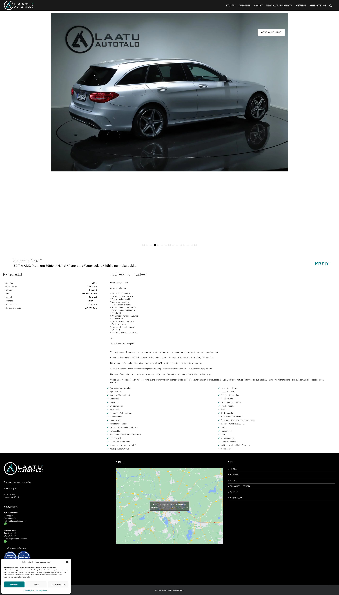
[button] (67, 562)
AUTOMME (234, 474)
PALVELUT (234, 492)
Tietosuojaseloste (41, 590)
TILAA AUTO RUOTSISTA (240, 486)
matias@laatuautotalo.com (15, 521)
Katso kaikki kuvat (271, 32)
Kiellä (36, 584)
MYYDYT (233, 480)
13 (188, 245)
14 (192, 245)
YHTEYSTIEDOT (236, 497)
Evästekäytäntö (29, 590)
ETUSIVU (233, 469)
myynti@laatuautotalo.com (15, 548)
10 (177, 245)
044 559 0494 (10, 518)
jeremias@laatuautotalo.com (15, 538)
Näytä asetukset (58, 584)
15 (195, 245)
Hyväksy (14, 584)
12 (184, 245)
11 (181, 245)
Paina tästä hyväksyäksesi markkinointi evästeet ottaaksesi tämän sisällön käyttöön (169, 506)
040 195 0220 (10, 536)
